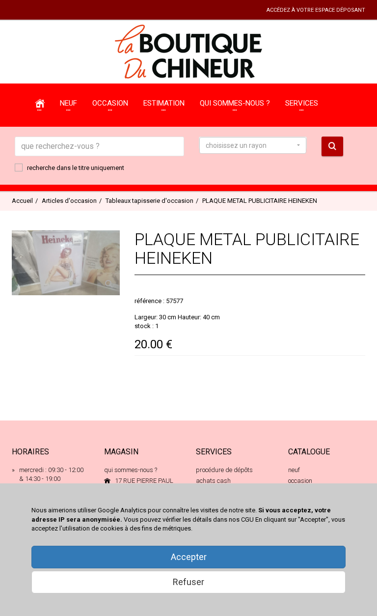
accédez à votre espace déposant (316, 10)
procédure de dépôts (224, 470)
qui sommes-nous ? (130, 470)
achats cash (213, 480)
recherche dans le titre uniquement (75, 167)
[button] (252, 145)
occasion (300, 480)
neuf (294, 470)
